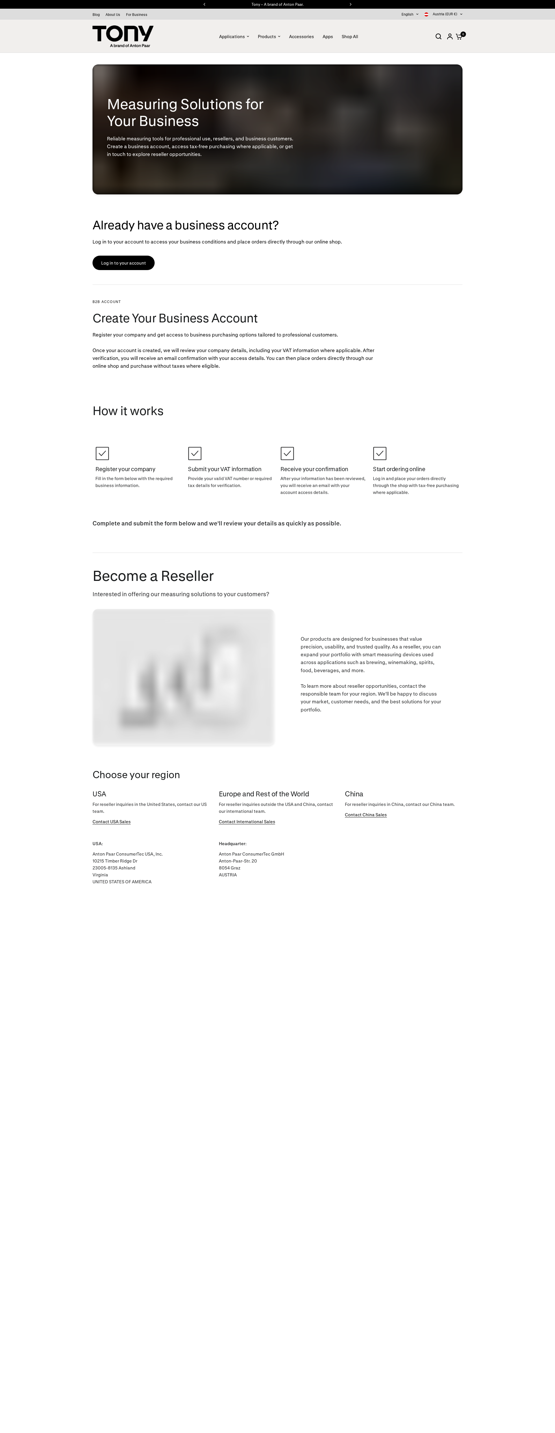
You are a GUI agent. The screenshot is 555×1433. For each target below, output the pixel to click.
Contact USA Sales (111, 821)
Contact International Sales (247, 821)
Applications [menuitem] (232, 36)
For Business (136, 14)
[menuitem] (97, 14)
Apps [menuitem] (328, 36)
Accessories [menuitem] (301, 36)
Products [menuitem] (267, 36)
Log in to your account (123, 262)
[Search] (438, 36)
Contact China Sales (366, 814)
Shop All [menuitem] (350, 36)
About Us (113, 14)
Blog (96, 14)
